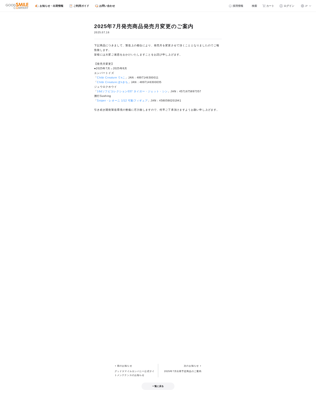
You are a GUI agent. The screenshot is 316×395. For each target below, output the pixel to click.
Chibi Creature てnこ (111, 77)
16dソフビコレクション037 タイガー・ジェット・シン (132, 91)
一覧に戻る (158, 386)
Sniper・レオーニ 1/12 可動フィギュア (122, 100)
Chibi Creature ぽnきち (112, 82)
